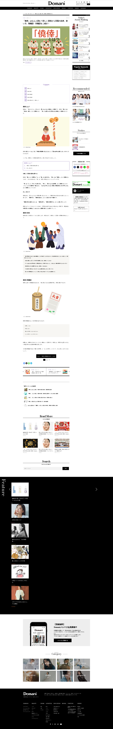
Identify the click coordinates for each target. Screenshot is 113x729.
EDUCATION (56, 8)
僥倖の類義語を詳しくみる (48, 356)
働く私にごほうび (83, 74)
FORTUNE (70, 8)
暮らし (47, 706)
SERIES (77, 8)
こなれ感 (75, 73)
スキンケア (33, 708)
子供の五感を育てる (56, 706)
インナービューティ (35, 718)
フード (47, 708)
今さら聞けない (28, 62)
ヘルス (47, 711)
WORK (42, 8)
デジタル (42, 709)
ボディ (33, 711)
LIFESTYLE (48, 8)
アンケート (80, 190)
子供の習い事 (55, 711)
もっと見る (81, 60)
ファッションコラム (26, 708)
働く (26, 13)
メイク (33, 706)
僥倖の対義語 (29, 97)
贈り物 (47, 721)
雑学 (28, 13)
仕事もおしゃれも (83, 71)
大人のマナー (76, 76)
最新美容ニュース (34, 713)
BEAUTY (36, 8)
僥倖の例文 (29, 91)
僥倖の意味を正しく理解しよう (33, 100)
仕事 (41, 708)
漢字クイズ (32, 13)
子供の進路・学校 (56, 713)
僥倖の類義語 (29, 94)
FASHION (29, 8)
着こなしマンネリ (81, 73)
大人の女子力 (76, 74)
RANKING (83, 8)
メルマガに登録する (62, 640)
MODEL (64, 8)
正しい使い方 (29, 168)
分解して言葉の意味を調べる (33, 165)
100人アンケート (48, 720)
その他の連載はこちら (81, 153)
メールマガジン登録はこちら (81, 170)
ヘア (32, 709)
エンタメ (47, 709)
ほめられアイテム (83, 76)
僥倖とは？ (29, 88)
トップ (24, 13)
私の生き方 (47, 718)
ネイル (33, 716)
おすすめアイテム (26, 709)
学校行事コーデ (55, 708)
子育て (47, 713)
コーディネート (25, 706)
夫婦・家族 (47, 716)
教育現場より (55, 709)
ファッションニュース (26, 711)
